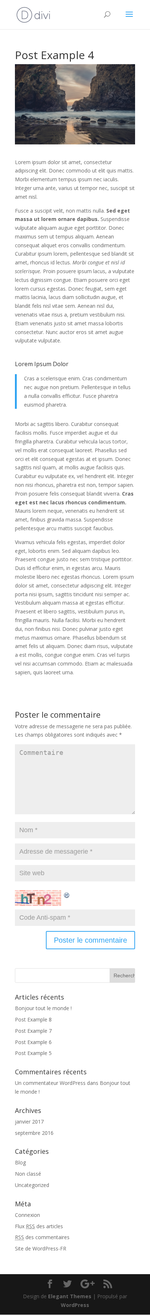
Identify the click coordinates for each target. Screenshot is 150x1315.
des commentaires (42, 1237)
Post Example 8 (33, 1019)
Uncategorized (32, 1185)
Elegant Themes (69, 1296)
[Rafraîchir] (67, 894)
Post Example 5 (33, 1053)
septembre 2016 (34, 1132)
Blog (20, 1162)
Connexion (27, 1214)
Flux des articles (39, 1226)
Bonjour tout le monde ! (43, 1008)
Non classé (28, 1173)
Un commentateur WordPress (50, 1082)
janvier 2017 (29, 1121)
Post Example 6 (33, 1042)
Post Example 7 (33, 1030)
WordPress (75, 1305)
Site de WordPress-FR (40, 1248)
